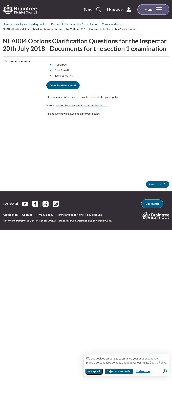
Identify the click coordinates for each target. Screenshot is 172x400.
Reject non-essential (119, 371)
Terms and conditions (70, 214)
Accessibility (10, 214)
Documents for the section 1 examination (74, 24)
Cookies (27, 214)
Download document (63, 85)
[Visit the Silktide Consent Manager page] (165, 371)
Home (6, 24)
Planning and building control (30, 24)
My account (94, 214)
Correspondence (111, 24)
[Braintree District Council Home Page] (20, 9)
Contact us (152, 203)
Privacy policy (44, 214)
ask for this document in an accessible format (82, 105)
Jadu (108, 220)
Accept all (94, 371)
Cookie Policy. (158, 362)
